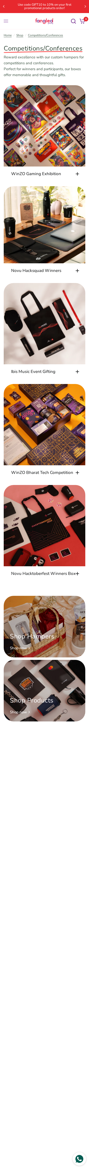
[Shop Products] (44, 690)
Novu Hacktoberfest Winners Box (43, 573)
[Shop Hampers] (44, 626)
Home (8, 35)
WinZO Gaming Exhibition (36, 174)
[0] (81, 21)
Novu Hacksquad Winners (36, 270)
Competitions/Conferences (45, 35)
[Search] (73, 21)
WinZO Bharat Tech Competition (42, 472)
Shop (19, 35)
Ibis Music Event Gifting (33, 371)
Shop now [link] (18, 648)
